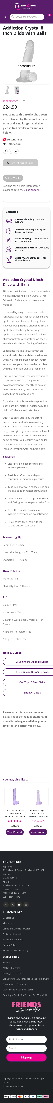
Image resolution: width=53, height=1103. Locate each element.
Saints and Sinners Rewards (16, 928)
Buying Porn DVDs (12, 973)
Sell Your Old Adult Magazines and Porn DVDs (26, 978)
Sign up (26, 1057)
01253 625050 (10, 877)
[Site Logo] (25, 6)
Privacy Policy (9, 945)
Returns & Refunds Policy (15, 950)
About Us (7, 923)
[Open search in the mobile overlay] (27, 17)
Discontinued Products (14, 984)
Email (16, 151)
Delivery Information (13, 934)
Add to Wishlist (13, 178)
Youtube (19, 904)
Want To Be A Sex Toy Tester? (18, 989)
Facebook (5, 151)
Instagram (26, 904)
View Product (14, 832)
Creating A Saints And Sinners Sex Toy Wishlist (26, 995)
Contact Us (8, 917)
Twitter (11, 151)
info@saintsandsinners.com (16, 885)
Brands (6, 962)
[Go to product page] (15, 796)
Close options (31, 189)
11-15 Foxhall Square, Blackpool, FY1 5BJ (23, 870)
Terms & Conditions (13, 939)
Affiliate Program (11, 968)
